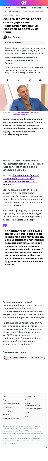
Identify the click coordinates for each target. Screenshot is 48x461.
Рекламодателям (30, 396)
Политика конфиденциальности (32, 404)
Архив (27, 416)
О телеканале (7, 407)
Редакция (6, 400)
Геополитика (21, 8)
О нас (5, 396)
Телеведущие (7, 411)
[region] (24, 455)
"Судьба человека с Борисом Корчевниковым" (26, 113)
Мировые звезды (15, 11)
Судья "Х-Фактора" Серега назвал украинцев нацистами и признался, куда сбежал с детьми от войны (34, 11)
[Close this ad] (46, 447)
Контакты (28, 412)
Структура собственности (11, 418)
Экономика (37, 8)
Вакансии (6, 414)
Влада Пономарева (15, 37)
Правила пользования (32, 400)
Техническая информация (33, 409)
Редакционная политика (11, 403)
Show (5, 11)
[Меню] (4, 3)
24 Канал (6, 8)
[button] (7, 80)
